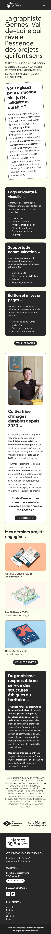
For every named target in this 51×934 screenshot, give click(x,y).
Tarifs (8, 913)
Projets (9, 910)
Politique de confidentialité (25, 930)
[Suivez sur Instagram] (8, 894)
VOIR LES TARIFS (25, 343)
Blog (8, 919)
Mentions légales (35, 927)
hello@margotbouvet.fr (17, 872)
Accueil (9, 907)
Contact (10, 916)
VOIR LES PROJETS (25, 662)
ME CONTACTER (25, 518)
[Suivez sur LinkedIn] (13, 894)
